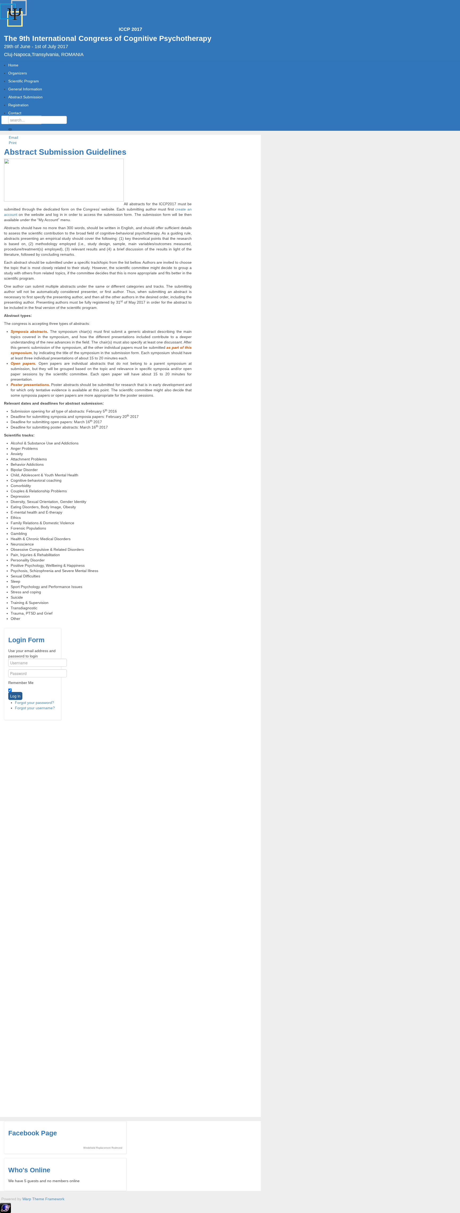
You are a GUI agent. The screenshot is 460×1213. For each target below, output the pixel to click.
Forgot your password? (34, 702)
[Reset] (10, 129)
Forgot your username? (35, 708)
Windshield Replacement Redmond (102, 1148)
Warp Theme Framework (43, 1199)
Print (12, 143)
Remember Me (21, 683)
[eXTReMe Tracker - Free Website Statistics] (5, 1208)
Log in (15, 696)
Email (13, 137)
